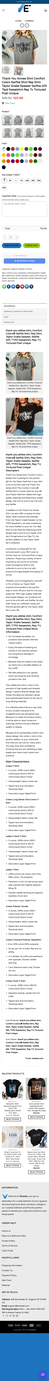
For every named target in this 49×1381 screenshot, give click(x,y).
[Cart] (45, 10)
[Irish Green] (13, 155)
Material (6, 1285)
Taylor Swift (34, 276)
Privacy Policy (8, 1241)
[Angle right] (27, 25)
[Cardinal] (13, 149)
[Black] (8, 149)
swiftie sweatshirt (22, 276)
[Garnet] (40, 149)
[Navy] (4, 167)
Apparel (14, 269)
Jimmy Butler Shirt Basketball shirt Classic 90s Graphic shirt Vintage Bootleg (36, 1107)
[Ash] (4, 149)
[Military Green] (40, 155)
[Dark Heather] (26, 149)
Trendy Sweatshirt (35, 278)
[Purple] (13, 161)
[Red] (17, 161)
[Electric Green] (31, 149)
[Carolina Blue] (17, 149)
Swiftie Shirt (10, 276)
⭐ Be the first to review (24, 261)
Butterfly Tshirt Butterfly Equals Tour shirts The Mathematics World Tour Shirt (12, 1108)
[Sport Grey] (26, 161)
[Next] (43, 47)
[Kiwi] (17, 155)
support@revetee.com (24, 2)
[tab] (24, 306)
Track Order (7, 1250)
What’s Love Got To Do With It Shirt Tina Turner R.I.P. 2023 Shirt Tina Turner (12, 1155)
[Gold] (4, 155)
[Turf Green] (36, 161)
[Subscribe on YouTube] (17, 1316)
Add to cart (11, 245)
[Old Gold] (4, 161)
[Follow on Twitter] (10, 1316)
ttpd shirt (11, 281)
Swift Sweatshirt (33, 273)
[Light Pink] (26, 155)
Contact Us (7, 1270)
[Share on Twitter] (13, 286)
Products (28, 269)
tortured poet (12, 278)
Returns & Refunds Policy (14, 1236)
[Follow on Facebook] (3, 1316)
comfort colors (11, 273)
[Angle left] (22, 25)
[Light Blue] (22, 155)
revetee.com (37, 1058)
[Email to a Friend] (18, 286)
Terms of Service (9, 1245)
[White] (40, 161)
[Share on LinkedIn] (27, 286)
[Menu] (3, 10)
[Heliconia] (8, 155)
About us (6, 1231)
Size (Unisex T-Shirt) (11, 175)
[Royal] (22, 161)
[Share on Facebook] (9, 286)
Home (18, 21)
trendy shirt (23, 278)
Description (9, 306)
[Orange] (8, 161)
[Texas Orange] (31, 161)
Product (6, 112)
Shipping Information (12, 1265)
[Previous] (6, 47)
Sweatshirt (22, 273)
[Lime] (31, 155)
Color (4, 143)
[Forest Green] (36, 149)
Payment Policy (9, 1275)
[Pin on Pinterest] (22, 286)
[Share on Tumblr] (31, 286)
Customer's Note (9, 196)
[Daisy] (22, 149)
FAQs (6, 317)
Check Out (32, 245)
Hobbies (29, 21)
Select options (12, 1119)
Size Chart (10, 103)
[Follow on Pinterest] (14, 1316)
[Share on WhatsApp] (4, 286)
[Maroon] (36, 155)
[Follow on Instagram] (7, 1316)
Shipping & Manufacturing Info (18, 312)
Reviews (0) (9, 322)
